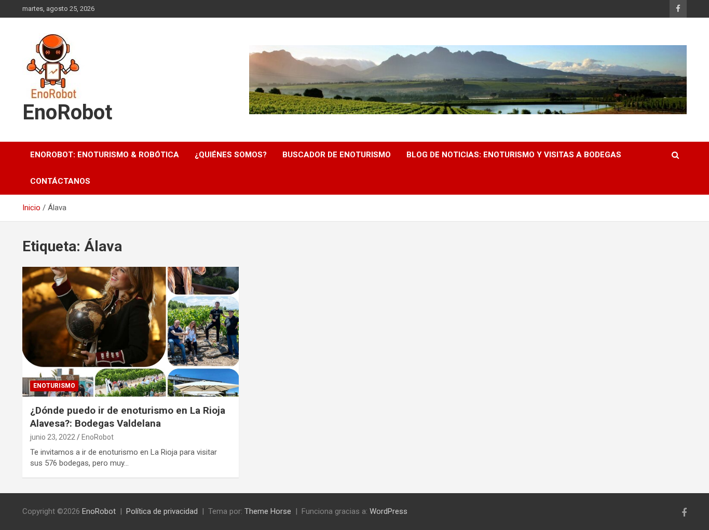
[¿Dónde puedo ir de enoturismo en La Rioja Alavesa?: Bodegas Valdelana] (131, 331)
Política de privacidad (162, 511)
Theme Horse (267, 511)
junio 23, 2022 (52, 437)
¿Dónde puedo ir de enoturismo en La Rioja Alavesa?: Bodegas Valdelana (127, 416)
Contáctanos (60, 181)
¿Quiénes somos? (231, 154)
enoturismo (54, 385)
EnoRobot (67, 112)
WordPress (388, 511)
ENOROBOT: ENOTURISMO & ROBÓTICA (104, 154)
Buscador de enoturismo (336, 154)
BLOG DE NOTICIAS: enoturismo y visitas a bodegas (513, 154)
